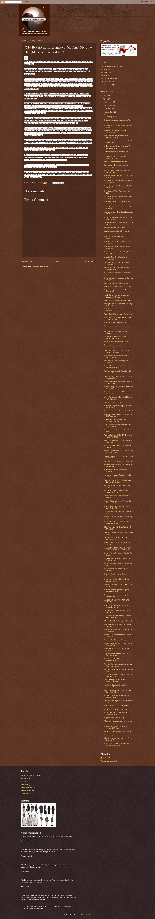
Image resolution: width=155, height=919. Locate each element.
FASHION (104, 69)
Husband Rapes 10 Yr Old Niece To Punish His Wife (116, 356)
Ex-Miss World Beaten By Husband (116, 640)
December (108, 102)
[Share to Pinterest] (62, 183)
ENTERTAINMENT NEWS (110, 66)
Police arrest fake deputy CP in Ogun (117, 286)
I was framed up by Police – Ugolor (116, 342)
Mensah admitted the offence (114, 228)
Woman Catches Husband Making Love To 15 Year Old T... (118, 436)
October (108, 109)
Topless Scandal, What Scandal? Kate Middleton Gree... (117, 559)
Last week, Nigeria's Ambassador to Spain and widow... (116, 491)
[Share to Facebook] (60, 183)
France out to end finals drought (115, 162)
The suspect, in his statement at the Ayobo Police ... (117, 538)
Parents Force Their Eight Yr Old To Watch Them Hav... (117, 367)
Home (59, 261)
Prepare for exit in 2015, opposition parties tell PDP (116, 713)
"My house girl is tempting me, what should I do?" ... (117, 263)
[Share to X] (58, 183)
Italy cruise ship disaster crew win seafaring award (116, 166)
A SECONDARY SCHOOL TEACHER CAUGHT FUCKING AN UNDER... (117, 549)
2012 (105, 99)
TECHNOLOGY (106, 85)
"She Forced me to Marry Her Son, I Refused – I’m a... (117, 611)
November (108, 105)
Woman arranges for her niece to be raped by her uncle (116, 351)
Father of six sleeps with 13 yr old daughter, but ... (116, 361)
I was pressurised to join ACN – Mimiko (118, 731)
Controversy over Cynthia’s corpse (116, 735)
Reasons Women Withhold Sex (115, 323)
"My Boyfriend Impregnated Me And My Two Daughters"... (118, 665)
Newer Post (27, 261)
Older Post (90, 261)
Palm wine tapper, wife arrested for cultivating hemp (116, 606)
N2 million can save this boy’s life (116, 709)
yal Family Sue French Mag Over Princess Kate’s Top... (116, 686)
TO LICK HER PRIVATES (113, 402)
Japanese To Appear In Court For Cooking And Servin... (116, 337)
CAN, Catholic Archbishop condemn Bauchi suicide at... (116, 296)
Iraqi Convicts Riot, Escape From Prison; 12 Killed (116, 136)
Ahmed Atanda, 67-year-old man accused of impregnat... (115, 420)
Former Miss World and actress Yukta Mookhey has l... (117, 635)
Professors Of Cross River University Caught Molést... (117, 580)
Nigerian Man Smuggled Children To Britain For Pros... (116, 575)
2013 (105, 96)
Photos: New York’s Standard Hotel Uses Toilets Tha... (116, 507)
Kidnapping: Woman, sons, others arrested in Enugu (116, 727)
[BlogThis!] (55, 183)
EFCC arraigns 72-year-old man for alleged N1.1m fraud (116, 744)
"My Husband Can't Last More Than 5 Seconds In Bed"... (117, 654)
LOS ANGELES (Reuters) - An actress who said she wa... (117, 171)
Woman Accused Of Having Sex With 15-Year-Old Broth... (117, 481)
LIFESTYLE (105, 72)
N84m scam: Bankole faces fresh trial (117, 300)
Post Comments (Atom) (40, 266)
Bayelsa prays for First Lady (114, 718)
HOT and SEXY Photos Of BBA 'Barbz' (118, 706)
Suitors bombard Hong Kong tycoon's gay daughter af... (117, 147)
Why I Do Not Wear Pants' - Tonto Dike (118, 314)
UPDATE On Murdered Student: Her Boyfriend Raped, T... (117, 696)
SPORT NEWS (106, 82)
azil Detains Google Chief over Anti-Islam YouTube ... (116, 157)
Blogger (88, 914)
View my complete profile (109, 761)
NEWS (103, 75)
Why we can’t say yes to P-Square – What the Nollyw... (117, 590)
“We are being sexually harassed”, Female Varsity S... (116, 680)
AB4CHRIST (107, 758)
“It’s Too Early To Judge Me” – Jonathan (118, 461)
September (109, 112)
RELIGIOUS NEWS (107, 78)
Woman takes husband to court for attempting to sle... (116, 346)
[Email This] (53, 183)
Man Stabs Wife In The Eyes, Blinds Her (118, 621)
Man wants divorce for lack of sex (116, 283)
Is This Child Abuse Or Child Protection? (118, 411)
